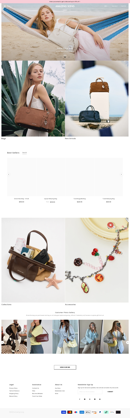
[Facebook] (79, 399)
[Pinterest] (90, 399)
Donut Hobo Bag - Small (21, 199)
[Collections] (33, 260)
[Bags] (33, 99)
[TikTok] (95, 399)
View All (24, 152)
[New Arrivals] (97, 99)
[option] (65, 1)
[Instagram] (85, 399)
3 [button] (69, 57)
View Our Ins (65, 367)
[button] (3, 32)
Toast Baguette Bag (80, 199)
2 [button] (65, 57)
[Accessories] (97, 260)
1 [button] (61, 57)
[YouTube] (100, 399)
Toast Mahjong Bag (109, 199)
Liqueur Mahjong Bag (50, 199)
